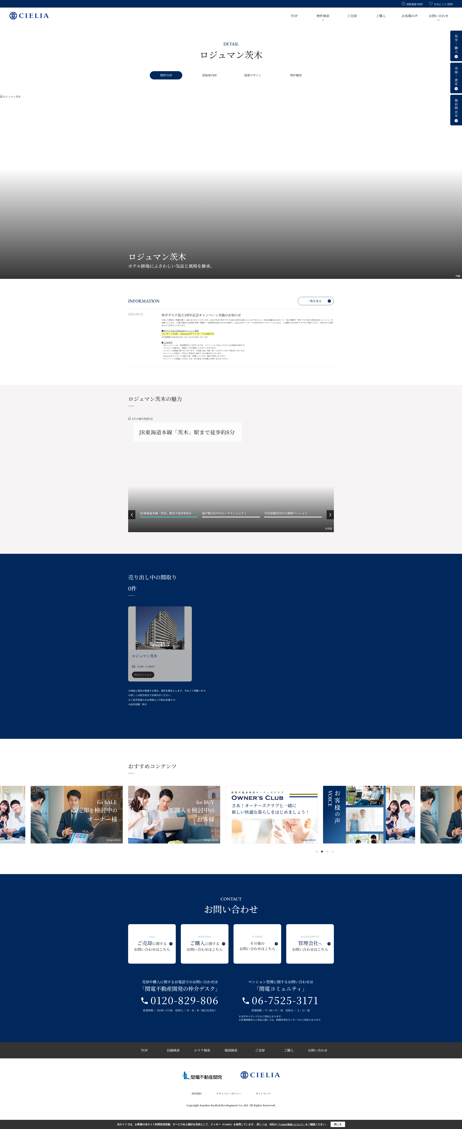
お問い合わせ (438, 15)
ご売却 (352, 15)
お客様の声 (410, 15)
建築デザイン (252, 75)
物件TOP (166, 75)
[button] (131, 514)
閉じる (338, 1124)
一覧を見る (314, 301)
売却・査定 (456, 76)
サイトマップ (263, 1093)
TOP (294, 15)
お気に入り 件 (443, 4)
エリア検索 (202, 1050)
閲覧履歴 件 (414, 4)
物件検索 (323, 15)
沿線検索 (173, 1050)
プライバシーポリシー (228, 1093)
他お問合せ (456, 108)
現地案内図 (209, 75)
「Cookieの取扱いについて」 (291, 1124)
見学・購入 (456, 44)
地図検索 (231, 1050)
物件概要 (296, 75)
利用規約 (196, 1093)
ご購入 (381, 15)
